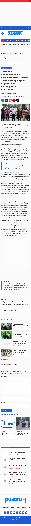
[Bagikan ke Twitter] (6, 100)
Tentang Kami (5, 507)
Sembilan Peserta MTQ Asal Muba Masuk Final (22, 434)
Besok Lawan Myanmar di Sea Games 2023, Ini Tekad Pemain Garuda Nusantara (18, 474)
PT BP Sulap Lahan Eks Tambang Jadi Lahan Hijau (20, 343)
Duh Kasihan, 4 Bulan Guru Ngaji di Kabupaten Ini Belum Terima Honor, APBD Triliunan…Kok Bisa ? (15, 167)
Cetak (22, 96)
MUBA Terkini (20, 431)
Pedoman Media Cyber (21, 507)
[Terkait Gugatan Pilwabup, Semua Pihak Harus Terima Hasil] (6, 326)
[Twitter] (17, 512)
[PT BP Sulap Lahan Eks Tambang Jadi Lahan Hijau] (6, 344)
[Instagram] (8, 512)
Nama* (3, 396)
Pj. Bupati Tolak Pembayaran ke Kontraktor (13, 302)
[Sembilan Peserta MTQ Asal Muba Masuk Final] (23, 423)
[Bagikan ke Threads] (17, 100)
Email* (3, 403)
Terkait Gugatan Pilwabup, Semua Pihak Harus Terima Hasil (20, 325)
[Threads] (11, 512)
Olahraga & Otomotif (14, 468)
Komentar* (4, 376)
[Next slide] (29, 414)
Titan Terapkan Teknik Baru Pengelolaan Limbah (20, 352)
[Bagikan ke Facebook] (2, 100)
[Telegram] (23, 512)
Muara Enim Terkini (7, 68)
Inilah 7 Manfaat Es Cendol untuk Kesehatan (16, 459)
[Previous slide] (27, 414)
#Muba (23, 45)
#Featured (16, 45)
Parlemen (11, 483)
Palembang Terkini (13, 454)
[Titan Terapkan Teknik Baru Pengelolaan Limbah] (6, 353)
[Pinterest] (26, 512)
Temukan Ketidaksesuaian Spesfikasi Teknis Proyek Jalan (15, 305)
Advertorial (8, 40)
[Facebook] (5, 512)
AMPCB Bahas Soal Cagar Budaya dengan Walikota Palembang (16, 452)
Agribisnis (16, 40)
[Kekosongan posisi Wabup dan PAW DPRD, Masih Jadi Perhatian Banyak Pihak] (6, 335)
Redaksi (12, 507)
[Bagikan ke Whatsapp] (10, 100)
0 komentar (13, 96)
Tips (9, 461)
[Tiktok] (20, 512)
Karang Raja (8, 299)
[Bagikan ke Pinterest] (14, 100)
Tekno (3, 431)
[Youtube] (14, 512)
